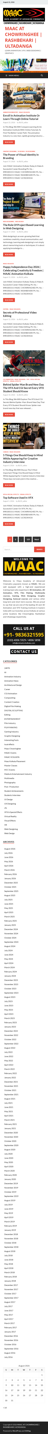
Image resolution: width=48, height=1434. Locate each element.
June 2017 (8, 1310)
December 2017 (11, 1285)
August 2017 (9, 1302)
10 (12, 1385)
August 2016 (9, 1353)
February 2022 (10, 1073)
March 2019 (9, 1221)
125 (28, 539)
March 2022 (9, 1069)
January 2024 (10, 976)
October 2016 (10, 1344)
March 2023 (9, 1018)
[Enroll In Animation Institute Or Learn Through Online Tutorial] (24, 96)
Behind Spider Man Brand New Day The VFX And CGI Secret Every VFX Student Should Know (23, 388)
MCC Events (9, 770)
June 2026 (8, 857)
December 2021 (11, 1082)
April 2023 (8, 1014)
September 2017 (11, 1298)
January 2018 (10, 1281)
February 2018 (10, 1276)
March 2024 (9, 967)
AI (5, 672)
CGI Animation (8, 379)
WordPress (17, 1431)
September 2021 (11, 1094)
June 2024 (8, 954)
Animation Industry (10, 112)
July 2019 (8, 1204)
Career (5, 452)
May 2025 (8, 908)
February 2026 (10, 874)
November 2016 (11, 1340)
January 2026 (10, 878)
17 (12, 1390)
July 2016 (8, 1357)
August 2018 (9, 1251)
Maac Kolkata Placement (14, 761)
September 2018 (11, 1247)
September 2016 (11, 1348)
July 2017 (8, 1306)
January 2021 (10, 1128)
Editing (5, 309)
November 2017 (11, 1289)
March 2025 (9, 916)
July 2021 (8, 1103)
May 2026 (8, 861)
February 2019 (10, 1226)
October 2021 (10, 1090)
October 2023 (10, 988)
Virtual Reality (10, 816)
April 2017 (8, 1319)
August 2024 (9, 946)
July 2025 (8, 899)
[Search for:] (24, 549)
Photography (10, 782)
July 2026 (8, 853)
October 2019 (10, 1192)
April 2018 (8, 1268)
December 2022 (11, 1031)
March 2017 (9, 1323)
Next (36, 539)
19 (24, 1390)
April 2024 (8, 963)
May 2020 (8, 1162)
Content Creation (11, 702)
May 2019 (8, 1213)
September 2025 (11, 891)
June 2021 (8, 1107)
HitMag (28, 1431)
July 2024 (8, 950)
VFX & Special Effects (11, 494)
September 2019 (11, 1196)
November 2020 (11, 1137)
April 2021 (8, 1115)
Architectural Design (13, 685)
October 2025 (10, 887)
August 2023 (9, 997)
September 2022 (11, 1043)
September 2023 (11, 993)
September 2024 (11, 942)
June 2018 (8, 1259)
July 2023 (8, 1001)
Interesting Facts (11, 740)
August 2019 (9, 1200)
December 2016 (11, 1336)
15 (42, 1385)
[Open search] (42, 75)
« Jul (5, 1407)
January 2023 (10, 1026)
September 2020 (11, 1145)
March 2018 (9, 1272)
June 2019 (8, 1209)
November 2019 (11, 1187)
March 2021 (9, 1120)
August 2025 (9, 895)
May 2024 (8, 959)
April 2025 (8, 912)
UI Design (21, 151)
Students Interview (12, 795)
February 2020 (10, 1175)
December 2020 (11, 1132)
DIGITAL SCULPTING (13, 710)
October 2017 (10, 1293)
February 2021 (10, 1124)
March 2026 (9, 870)
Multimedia (9, 778)
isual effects (9, 744)
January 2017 (10, 1331)
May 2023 (8, 1009)
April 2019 (8, 1217)
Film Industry (10, 723)
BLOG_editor (23, 122)
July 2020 (8, 1154)
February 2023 (10, 1022)
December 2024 (11, 929)
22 (42, 1390)
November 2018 (11, 1238)
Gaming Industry (11, 731)
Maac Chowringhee (12, 748)
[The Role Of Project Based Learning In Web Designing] (24, 206)
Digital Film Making (12, 706)
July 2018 (8, 1255)
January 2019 (10, 1230)
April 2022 (8, 1065)
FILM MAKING (10, 727)
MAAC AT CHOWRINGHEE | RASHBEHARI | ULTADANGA (23, 37)
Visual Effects (15, 381)
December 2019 (11, 1183)
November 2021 (11, 1086)
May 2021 (8, 1111)
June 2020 (8, 1158)
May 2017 (8, 1315)
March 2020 (9, 1170)
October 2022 (10, 1039)
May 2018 (8, 1264)
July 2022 (8, 1052)
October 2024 (10, 937)
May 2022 (8, 1060)
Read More (8, 141)
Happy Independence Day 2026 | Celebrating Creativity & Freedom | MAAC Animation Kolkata (23, 270)
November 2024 (11, 933)
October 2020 (10, 1141)
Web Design (19, 221)
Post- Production (11, 786)
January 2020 (10, 1179)
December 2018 (11, 1234)
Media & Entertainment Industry (18, 774)
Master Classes (10, 765)
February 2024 (10, 971)
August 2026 (9, 849)
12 (24, 1385)
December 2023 (11, 980)
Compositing (9, 698)
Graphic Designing (10, 151)
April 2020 (8, 1166)
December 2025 (11, 882)
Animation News (11, 681)
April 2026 (8, 865)
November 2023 (11, 984)
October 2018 (10, 1242)
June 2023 (8, 1005)
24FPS (7, 668)
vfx (28, 379)
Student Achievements (14, 791)
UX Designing (30, 151)
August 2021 (9, 1098)
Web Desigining (8, 221)
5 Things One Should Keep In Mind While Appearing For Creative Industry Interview (23, 459)
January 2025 (10, 925)
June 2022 (8, 1056)
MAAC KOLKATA (24, 112)
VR (5, 825)
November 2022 (11, 1035)
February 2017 (10, 1327)
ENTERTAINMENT (12, 719)
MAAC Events (10, 753)
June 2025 (8, 904)
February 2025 (10, 921)
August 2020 (9, 1149)
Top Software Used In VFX (18, 497)
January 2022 (10, 1077)
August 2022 (9, 1048)
